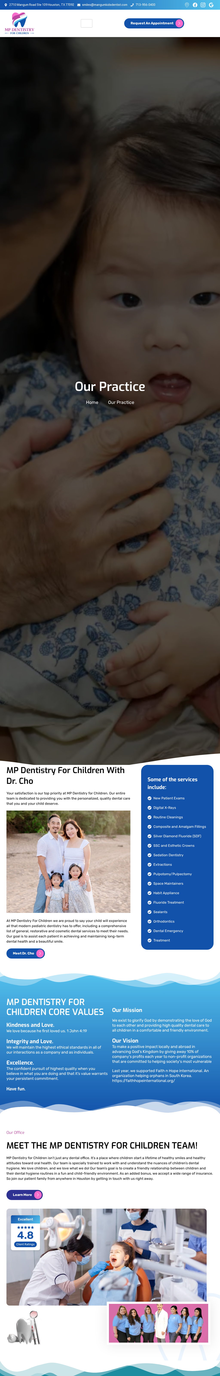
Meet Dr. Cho (23, 953)
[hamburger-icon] (86, 23)
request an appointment (152, 23)
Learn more (22, 1194)
